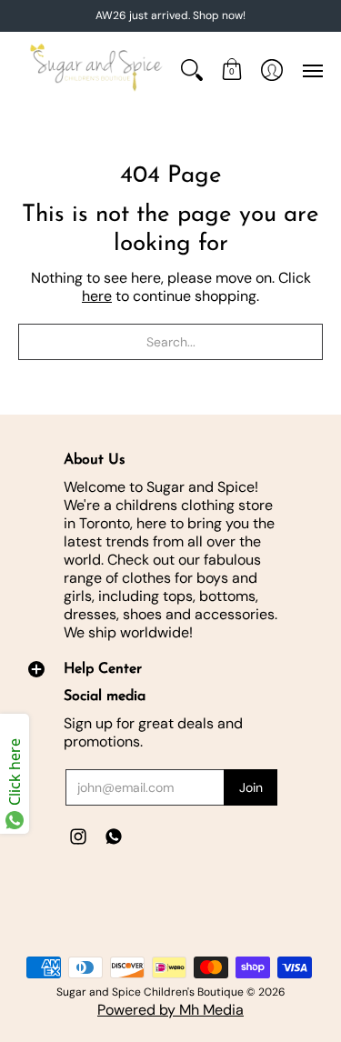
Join (251, 787)
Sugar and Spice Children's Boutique (150, 992)
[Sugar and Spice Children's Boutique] (95, 69)
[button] (232, 69)
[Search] (192, 69)
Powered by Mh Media (170, 1009)
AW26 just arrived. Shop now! (170, 15)
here (97, 296)
